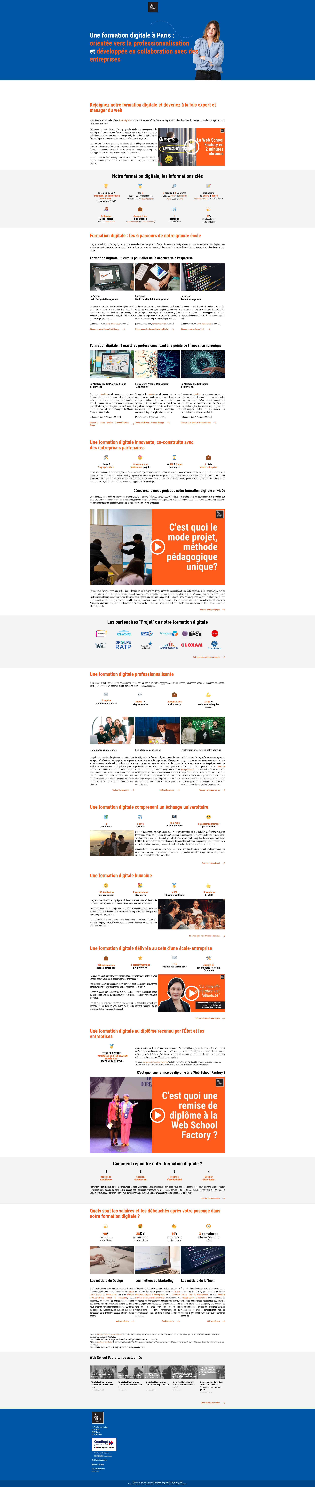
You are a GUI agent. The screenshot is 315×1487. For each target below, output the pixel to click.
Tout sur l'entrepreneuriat (209, 790)
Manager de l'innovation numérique (109, 1334)
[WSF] (153, 7)
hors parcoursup (113, 323)
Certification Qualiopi (99, 1460)
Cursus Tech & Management (194, 1294)
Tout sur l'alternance (120, 790)
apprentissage (133, 221)
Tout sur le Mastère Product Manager (150, 423)
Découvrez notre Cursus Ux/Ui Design (104, 329)
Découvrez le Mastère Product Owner (196, 423)
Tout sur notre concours (210, 1198)
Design (173, 196)
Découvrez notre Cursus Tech (192, 329)
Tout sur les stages (166, 790)
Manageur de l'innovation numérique (155, 1062)
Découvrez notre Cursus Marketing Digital (151, 329)
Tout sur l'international (211, 863)
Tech (181, 199)
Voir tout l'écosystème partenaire (206, 657)
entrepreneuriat (148, 221)
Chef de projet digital (104, 1342)
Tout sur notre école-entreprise (207, 1018)
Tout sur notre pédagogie (210, 609)
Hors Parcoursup (201, 198)
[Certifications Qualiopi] (104, 1447)
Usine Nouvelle (147, 199)
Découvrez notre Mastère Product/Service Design (109, 424)
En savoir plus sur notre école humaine (204, 936)
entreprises (110, 221)
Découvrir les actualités (210, 1403)
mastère (104, 394)
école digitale (125, 120)
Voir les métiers (122, 1321)
